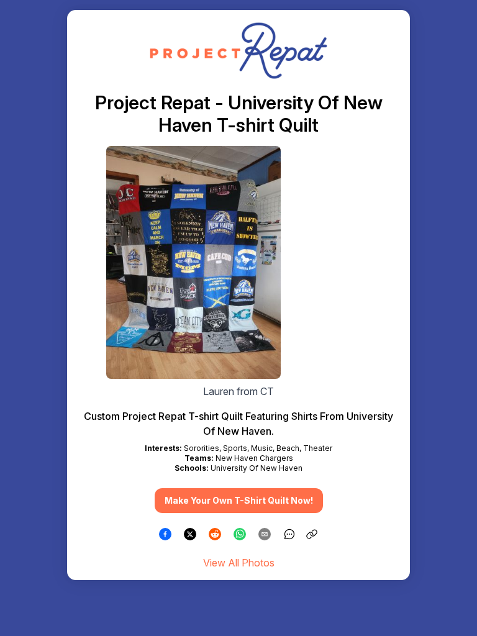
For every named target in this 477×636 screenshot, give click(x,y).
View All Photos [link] (239, 562)
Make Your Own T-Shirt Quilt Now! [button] (239, 500)
